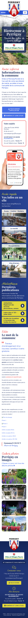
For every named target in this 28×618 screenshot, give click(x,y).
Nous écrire (14, 583)
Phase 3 (4, 426)
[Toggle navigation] (25, 12)
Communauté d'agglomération (14, 562)
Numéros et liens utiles (14, 115)
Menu (3, 12)
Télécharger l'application (14, 109)
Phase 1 (4, 420)
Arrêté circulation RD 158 (9, 439)
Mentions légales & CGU (18, 615)
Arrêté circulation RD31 (8, 429)
